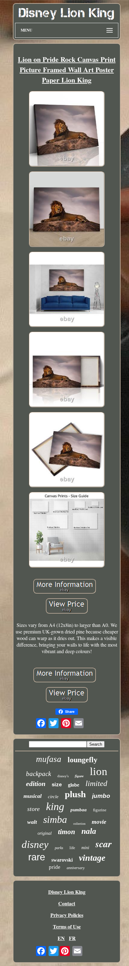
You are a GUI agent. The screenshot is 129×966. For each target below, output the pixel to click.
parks (59, 848)
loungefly (82, 760)
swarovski (62, 860)
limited (96, 783)
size (57, 785)
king (55, 806)
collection (79, 823)
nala (88, 831)
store (33, 808)
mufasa (48, 759)
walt (32, 822)
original (45, 833)
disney (35, 844)
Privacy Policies (66, 914)
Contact (66, 903)
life (72, 847)
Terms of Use (67, 926)
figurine (99, 810)
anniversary (76, 868)
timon (66, 832)
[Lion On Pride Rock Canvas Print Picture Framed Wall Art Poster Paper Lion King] (66, 129)
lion (98, 771)
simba (55, 819)
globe (73, 785)
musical (32, 796)
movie (99, 821)
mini (85, 847)
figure (79, 776)
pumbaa (78, 809)
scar (103, 843)
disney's (63, 776)
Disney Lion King (66, 891)
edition (35, 784)
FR (72, 938)
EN (61, 938)
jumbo (101, 796)
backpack (38, 774)
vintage (92, 858)
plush (75, 794)
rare (36, 857)
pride (54, 867)
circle (53, 796)
